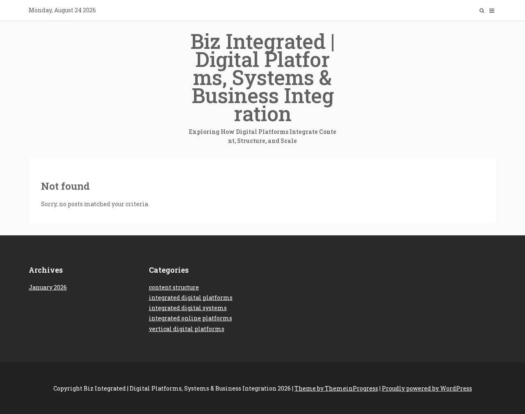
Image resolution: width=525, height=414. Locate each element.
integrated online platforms (190, 318)
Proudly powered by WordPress (427, 388)
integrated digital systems (188, 308)
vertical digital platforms (186, 329)
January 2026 (48, 287)
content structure (174, 287)
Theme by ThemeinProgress (336, 388)
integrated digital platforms (191, 297)
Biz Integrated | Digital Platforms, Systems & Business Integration (262, 86)
